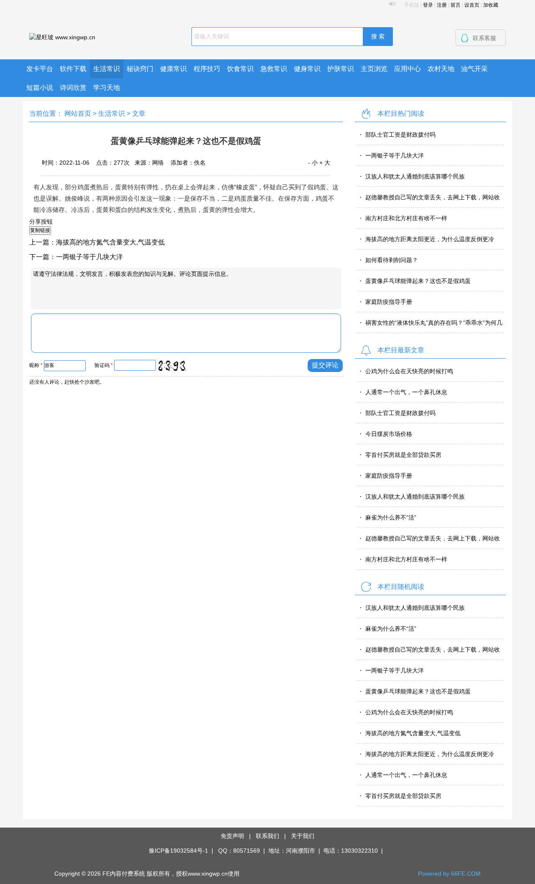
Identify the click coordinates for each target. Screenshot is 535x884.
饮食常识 (240, 68)
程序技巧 (207, 68)
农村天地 (441, 68)
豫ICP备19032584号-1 (178, 850)
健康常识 (173, 68)
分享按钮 (41, 221)
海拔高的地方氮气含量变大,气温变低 (110, 242)
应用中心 (407, 68)
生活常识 (106, 68)
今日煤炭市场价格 (388, 434)
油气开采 (474, 68)
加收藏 (490, 5)
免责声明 (232, 836)
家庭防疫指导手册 (388, 301)
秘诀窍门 (140, 68)
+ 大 (324, 162)
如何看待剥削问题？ (391, 260)
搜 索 (378, 36)
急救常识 (273, 68)
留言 (456, 5)
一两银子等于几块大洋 (89, 256)
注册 (442, 5)
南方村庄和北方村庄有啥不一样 (406, 218)
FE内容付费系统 (123, 873)
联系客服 (484, 38)
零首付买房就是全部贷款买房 (403, 454)
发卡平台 (39, 68)
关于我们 (302, 836)
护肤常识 (340, 68)
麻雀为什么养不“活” (390, 517)
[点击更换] (171, 366)
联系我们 (267, 836)
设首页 (471, 5)
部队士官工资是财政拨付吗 (400, 134)
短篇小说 (39, 87)
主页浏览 (374, 68)
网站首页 (77, 113)
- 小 (313, 162)
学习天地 (106, 87)
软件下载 (73, 68)
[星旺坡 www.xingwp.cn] (62, 36)
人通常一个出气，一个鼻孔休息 (406, 392)
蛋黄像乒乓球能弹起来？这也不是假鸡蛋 (418, 281)
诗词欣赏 (73, 87)
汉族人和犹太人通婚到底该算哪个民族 (415, 176)
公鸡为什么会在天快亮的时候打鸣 (409, 371)
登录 (428, 5)
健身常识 (307, 68)
